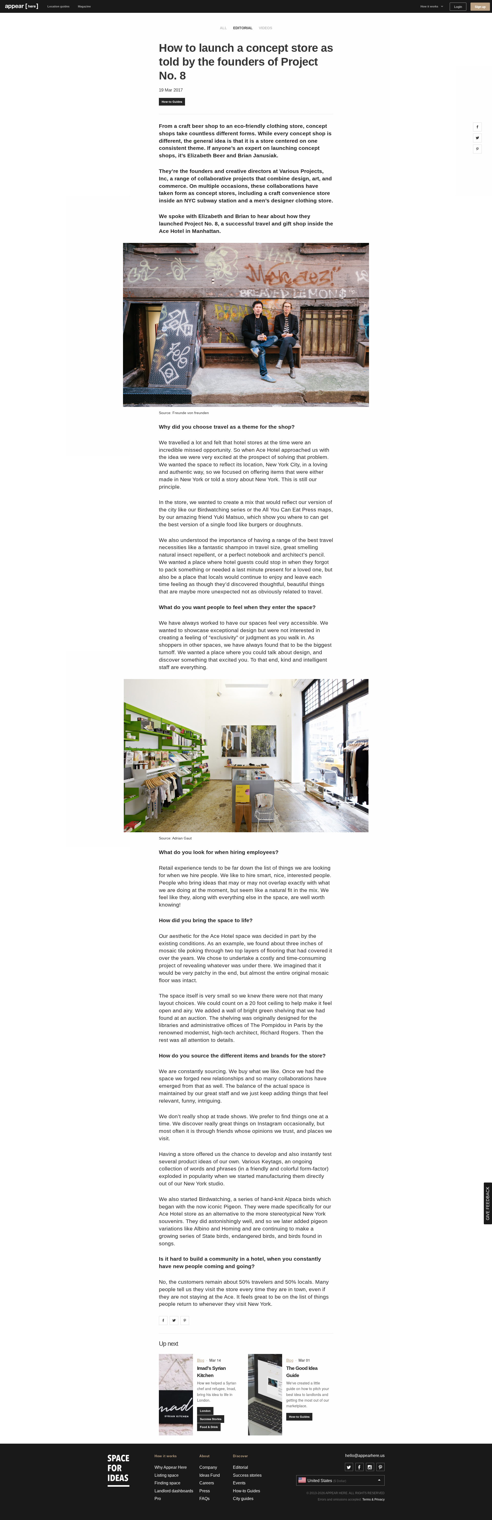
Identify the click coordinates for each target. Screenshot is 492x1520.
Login (458, 7)
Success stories (247, 1475)
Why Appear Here (171, 1467)
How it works (429, 6)
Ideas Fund (209, 1475)
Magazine (84, 6)
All (223, 28)
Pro (158, 1498)
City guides (243, 1498)
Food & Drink (209, 1427)
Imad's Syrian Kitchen (211, 1371)
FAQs (204, 1498)
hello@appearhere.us (365, 1455)
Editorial (243, 28)
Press (204, 1491)
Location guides (58, 6)
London (205, 1411)
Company (208, 1467)
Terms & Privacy (373, 1499)
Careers (206, 1483)
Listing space (167, 1475)
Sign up (480, 7)
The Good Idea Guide (301, 1371)
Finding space (167, 1483)
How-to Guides (172, 102)
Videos (265, 28)
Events (239, 1483)
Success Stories (210, 1419)
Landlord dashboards (174, 1491)
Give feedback (488, 1203)
